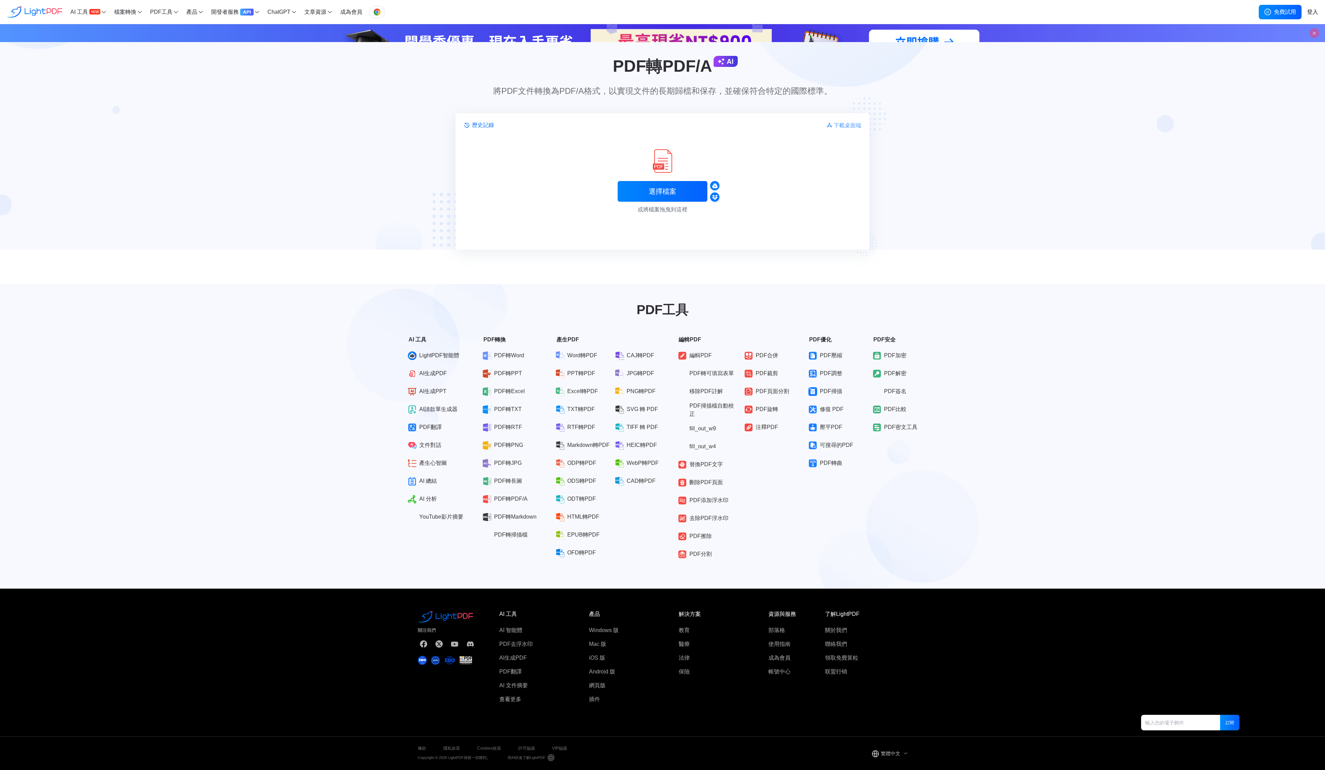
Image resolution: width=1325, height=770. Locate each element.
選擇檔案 (662, 191)
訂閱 (1230, 722)
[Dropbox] (714, 197)
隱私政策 (451, 748)
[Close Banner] (1314, 33)
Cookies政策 (489, 748)
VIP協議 (559, 748)
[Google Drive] (714, 185)
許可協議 (526, 748)
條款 (422, 748)
